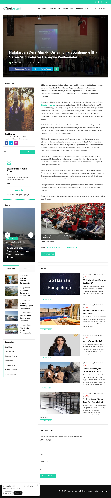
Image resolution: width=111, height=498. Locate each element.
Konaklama (68, 9)
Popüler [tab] (27, 268)
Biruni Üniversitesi (48, 105)
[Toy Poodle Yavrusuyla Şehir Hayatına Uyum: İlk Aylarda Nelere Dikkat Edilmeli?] (11, 304)
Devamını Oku (46, 299)
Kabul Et (18, 493)
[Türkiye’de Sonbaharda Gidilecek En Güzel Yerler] (11, 291)
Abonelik (19, 190)
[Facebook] (95, 2)
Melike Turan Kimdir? (92, 341)
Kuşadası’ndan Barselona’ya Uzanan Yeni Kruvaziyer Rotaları (25, 320)
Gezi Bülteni (55, 9)
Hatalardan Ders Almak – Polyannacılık (62, 247)
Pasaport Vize (82, 9)
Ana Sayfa (42, 9)
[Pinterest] (98, 2)
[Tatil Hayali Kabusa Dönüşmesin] (11, 279)
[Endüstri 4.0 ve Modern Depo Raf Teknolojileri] (60, 403)
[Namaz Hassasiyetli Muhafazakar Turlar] (60, 372)
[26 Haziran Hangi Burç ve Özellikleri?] (60, 284)
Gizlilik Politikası (85, 491)
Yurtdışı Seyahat (81, 17)
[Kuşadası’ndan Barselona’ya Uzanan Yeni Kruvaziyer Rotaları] (11, 316)
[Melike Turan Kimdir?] (60, 345)
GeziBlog (8, 347)
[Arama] (106, 2)
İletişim (105, 491)
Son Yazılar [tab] (11, 268)
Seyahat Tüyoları (98, 9)
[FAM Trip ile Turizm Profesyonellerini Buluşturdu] (19, 235)
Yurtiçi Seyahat (99, 17)
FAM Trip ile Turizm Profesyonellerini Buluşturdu (17, 254)
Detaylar (8, 493)
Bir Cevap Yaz (48, 254)
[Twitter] (101, 2)
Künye (97, 491)
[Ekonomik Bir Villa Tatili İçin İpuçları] (60, 314)
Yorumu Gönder (47, 476)
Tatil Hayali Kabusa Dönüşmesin (25, 280)
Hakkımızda (72, 491)
